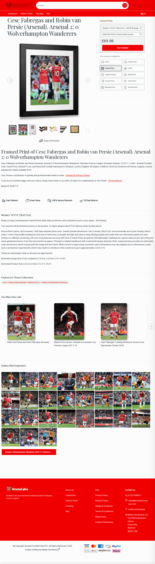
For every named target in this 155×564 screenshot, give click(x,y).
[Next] (88, 80)
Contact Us (130, 490)
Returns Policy (101, 500)
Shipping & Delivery (103, 506)
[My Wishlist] (134, 5)
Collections (12, 14)
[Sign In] (146, 5)
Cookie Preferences (104, 522)
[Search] (124, 5)
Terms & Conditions (104, 511)
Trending (39, 14)
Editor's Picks (26, 14)
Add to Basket (122, 48)
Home (5, 282)
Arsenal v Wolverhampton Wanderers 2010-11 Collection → (29, 452)
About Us (70, 490)
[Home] (19, 5)
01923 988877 (134, 495)
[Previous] (10, 80)
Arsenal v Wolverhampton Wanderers (55, 282)
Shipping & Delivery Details (78, 175)
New (48, 14)
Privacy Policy (101, 495)
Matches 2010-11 (34, 282)
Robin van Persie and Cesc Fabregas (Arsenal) (28, 342)
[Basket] (140, 5)
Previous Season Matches (17, 282)
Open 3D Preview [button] (51, 141)
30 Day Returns (115, 180)
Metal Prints (100, 517)
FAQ (97, 490)
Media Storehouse (50, 549)
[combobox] (79, 5)
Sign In (143, 14)
